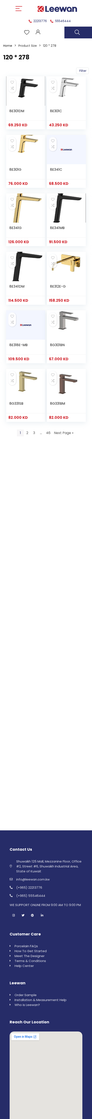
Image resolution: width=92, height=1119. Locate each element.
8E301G (15, 169)
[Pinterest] (32, 915)
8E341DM (16, 286)
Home (7, 46)
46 (48, 432)
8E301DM (16, 111)
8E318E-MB (18, 344)
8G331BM (57, 403)
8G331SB (16, 403)
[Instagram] (13, 915)
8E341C (56, 169)
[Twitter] (23, 915)
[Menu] (19, 9)
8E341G (15, 227)
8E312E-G (58, 286)
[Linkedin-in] (42, 915)
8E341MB (57, 227)
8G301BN (57, 344)
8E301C (56, 111)
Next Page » (63, 432)
